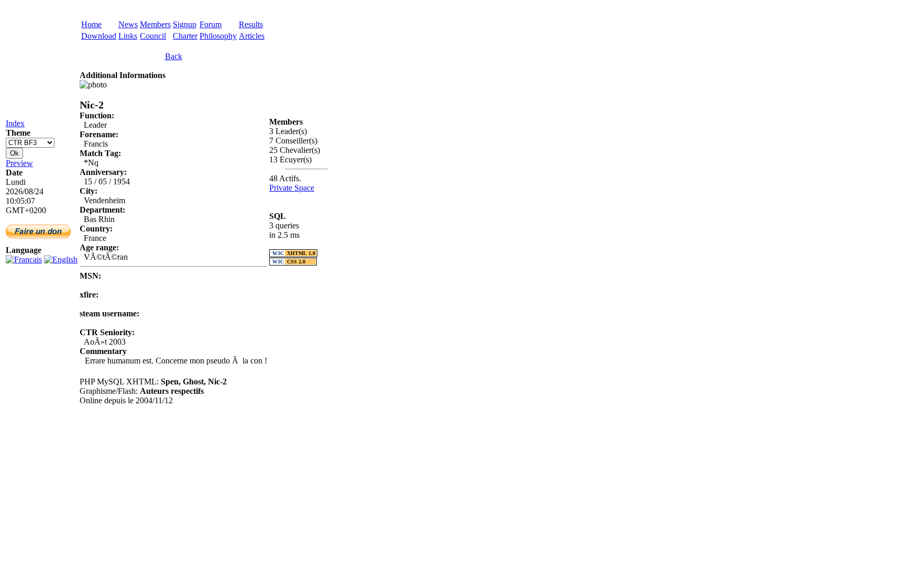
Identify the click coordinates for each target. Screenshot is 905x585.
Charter (185, 35)
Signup (184, 24)
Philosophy (218, 35)
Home (91, 24)
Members (155, 24)
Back (173, 56)
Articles (251, 35)
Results (251, 24)
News (128, 24)
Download (98, 35)
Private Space (291, 187)
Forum (211, 24)
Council (153, 35)
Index (15, 123)
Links (127, 35)
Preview (19, 163)
